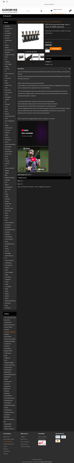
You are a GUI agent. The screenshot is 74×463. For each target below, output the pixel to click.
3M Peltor (7, 26)
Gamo (6, 109)
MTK (6, 182)
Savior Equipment (9, 222)
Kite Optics (7, 149)
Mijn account (24, 439)
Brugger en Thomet (10, 54)
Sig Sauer (7, 232)
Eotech (6, 94)
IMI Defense (8, 139)
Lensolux (7, 161)
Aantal (46, 48)
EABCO (6, 83)
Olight (6, 194)
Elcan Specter (8, 92)
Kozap (6, 158)
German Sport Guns (10, 116)
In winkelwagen (55, 48)
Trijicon (7, 281)
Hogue (6, 135)
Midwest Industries (9, 177)
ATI (6, 42)
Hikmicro (7, 132)
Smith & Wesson (9, 239)
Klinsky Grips (8, 154)
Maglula (7, 170)
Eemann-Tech (8, 85)
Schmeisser (8, 227)
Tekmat (7, 267)
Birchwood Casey (9, 50)
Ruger (6, 213)
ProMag (7, 201)
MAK (6, 175)
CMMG (6, 66)
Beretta (7, 47)
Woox (6, 305)
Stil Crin (7, 251)
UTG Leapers (8, 286)
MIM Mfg (7, 180)
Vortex (6, 291)
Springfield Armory (9, 244)
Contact (5, 446)
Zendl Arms (8, 308)
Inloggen (56, 6)
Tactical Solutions (9, 260)
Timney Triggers (9, 272)
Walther (7, 296)
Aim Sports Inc (8, 28)
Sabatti (7, 217)
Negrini (7, 184)
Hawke (6, 125)
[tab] (44, 68)
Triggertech (8, 279)
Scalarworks (8, 225)
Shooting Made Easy (10, 229)
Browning (7, 52)
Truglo (6, 284)
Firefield (7, 99)
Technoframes (8, 265)
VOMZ (6, 289)
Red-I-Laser (8, 210)
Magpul (7, 173)
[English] (7, 1)
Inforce (7, 142)
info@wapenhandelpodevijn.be (58, 13)
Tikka (6, 270)
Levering (5, 453)
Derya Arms (8, 78)
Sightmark (7, 234)
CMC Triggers (8, 64)
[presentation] (19, 38)
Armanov (7, 38)
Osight (6, 196)
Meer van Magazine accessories (42, 186)
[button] (25, 52)
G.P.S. (6, 106)
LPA (6, 165)
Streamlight (8, 253)
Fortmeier (7, 104)
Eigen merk (8, 90)
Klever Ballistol (8, 151)
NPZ (6, 192)
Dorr (6, 80)
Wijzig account (24, 444)
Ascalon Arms (8, 40)
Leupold (7, 163)
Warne (6, 298)
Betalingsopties (7, 16)
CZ (5, 71)
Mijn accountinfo (25, 441)
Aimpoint (7, 31)
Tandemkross (8, 263)
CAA (6, 59)
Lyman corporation (9, 168)
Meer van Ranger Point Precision (25, 186)
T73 (6, 258)
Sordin (6, 241)
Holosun (7, 137)
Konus (6, 156)
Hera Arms (7, 130)
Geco (6, 111)
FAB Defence (8, 97)
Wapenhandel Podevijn (46, 461)
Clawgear (7, 61)
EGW (6, 87)
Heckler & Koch (8, 128)
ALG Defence (8, 33)
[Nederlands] (4, 1)
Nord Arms (7, 189)
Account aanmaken (49, 4)
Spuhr (6, 246)
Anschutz (7, 35)
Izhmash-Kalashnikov (10, 144)
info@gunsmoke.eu (8, 441)
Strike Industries (9, 255)
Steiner (7, 248)
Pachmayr (7, 199)
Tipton (6, 274)
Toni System (8, 277)
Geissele (7, 113)
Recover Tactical (9, 208)
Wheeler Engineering (10, 300)
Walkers (7, 293)
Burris (6, 57)
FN (5, 102)
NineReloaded (8, 187)
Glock (6, 118)
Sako (6, 220)
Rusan (6, 215)
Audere (7, 45)
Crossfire (7, 69)
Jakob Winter (8, 146)
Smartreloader (8, 236)
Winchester (8, 303)
